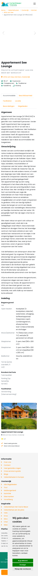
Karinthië (7, 493)
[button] (35, 33)
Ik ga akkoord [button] (22, 560)
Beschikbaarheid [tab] (25, 95)
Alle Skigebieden (10, 484)
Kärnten (34, 10)
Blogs (6, 474)
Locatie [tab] (18, 101)
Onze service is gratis (12, 471)
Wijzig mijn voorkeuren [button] (23, 569)
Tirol (5, 487)
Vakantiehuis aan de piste (14, 510)
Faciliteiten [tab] (7, 101)
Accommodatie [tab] (9, 95)
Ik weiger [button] (23, 565)
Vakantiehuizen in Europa (14, 477)
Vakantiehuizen (13, 10)
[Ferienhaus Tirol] (11, 4)
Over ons (7, 462)
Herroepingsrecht (7, 562)
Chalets (7, 522)
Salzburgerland (10, 490)
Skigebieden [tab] (23, 106)
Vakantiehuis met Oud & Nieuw (16, 507)
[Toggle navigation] (34, 4)
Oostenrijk (25, 10)
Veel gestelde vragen (12, 468)
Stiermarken (9, 496)
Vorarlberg (8, 499)
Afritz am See (8, 12)
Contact (7, 465)
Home (3, 10)
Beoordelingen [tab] (8, 106)
